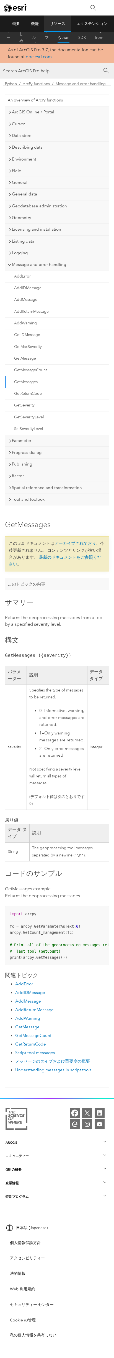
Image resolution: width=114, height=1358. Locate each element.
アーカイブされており (75, 543)
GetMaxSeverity (28, 346)
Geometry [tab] (21, 217)
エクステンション (91, 23)
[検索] (93, 8)
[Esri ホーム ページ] (15, 8)
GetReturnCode (28, 393)
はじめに (21, 37)
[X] (87, 1113)
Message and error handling (81, 84)
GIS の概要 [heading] (14, 1169)
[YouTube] (100, 1124)
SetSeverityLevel (28, 428)
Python (63, 37)
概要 (16, 23)
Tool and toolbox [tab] (28, 499)
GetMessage (25, 358)
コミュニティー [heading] (17, 1156)
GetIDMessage (27, 334)
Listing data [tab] (23, 241)
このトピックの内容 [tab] (26, 584)
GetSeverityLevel (29, 417)
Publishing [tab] (22, 464)
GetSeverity (24, 405)
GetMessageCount (30, 370)
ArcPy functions (36, 84)
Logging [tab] (20, 252)
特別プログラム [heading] (17, 1196)
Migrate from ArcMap (102, 37)
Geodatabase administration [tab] (39, 206)
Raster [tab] (18, 475)
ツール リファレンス (47, 37)
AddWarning (25, 323)
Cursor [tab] (18, 123)
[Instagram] (87, 1124)
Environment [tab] (24, 159)
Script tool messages (35, 1052)
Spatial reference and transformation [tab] (47, 487)
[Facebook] (75, 1113)
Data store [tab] (22, 135)
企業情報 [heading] (12, 1183)
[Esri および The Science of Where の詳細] (16, 1120)
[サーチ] (106, 70)
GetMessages (26, 382)
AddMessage (25, 299)
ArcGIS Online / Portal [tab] (33, 112)
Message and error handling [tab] (39, 264)
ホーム (9, 37)
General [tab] (19, 182)
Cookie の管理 (23, 1320)
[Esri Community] (75, 1124)
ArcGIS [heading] (11, 1142)
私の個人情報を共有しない (33, 1335)
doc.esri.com (39, 56)
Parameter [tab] (21, 440)
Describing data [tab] (27, 147)
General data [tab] (24, 194)
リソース (57, 23)
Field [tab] (17, 170)
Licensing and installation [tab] (36, 229)
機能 (35, 23)
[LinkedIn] (100, 1113)
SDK (82, 37)
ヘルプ (34, 37)
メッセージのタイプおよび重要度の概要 (52, 1061)
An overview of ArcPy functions (35, 100)
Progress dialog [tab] (27, 452)
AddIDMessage (28, 288)
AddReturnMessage (31, 311)
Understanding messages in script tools (53, 1069)
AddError (22, 276)
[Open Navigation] (107, 8)
